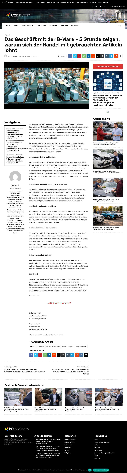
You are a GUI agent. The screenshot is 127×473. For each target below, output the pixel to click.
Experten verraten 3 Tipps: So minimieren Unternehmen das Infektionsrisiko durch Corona (70, 371)
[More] (120, 56)
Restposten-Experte (81, 346)
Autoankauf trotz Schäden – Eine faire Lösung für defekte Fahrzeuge (106, 200)
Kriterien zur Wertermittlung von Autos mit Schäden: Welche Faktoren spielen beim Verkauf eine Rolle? (48, 455)
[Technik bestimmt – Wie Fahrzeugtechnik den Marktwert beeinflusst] (48, 397)
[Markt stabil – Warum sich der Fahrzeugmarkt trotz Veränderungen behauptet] (109, 397)
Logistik (71, 346)
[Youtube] (104, 7)
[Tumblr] (107, 56)
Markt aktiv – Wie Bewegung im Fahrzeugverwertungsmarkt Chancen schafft (17, 148)
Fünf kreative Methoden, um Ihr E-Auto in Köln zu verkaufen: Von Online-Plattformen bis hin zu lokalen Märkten (48, 448)
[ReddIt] (93, 56)
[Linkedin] (88, 56)
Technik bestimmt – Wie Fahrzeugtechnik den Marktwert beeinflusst (46, 409)
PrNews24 (13, 56)
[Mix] (116, 56)
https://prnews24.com (15, 188)
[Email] (98, 56)
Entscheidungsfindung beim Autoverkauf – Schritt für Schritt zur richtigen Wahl (15, 160)
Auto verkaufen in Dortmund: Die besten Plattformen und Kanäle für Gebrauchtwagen (48, 441)
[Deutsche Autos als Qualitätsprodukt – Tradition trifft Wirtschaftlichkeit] (108, 131)
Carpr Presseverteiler (105, 93)
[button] (120, 26)
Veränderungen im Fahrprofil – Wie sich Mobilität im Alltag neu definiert (106, 228)
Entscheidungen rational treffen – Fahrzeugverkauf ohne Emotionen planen (107, 171)
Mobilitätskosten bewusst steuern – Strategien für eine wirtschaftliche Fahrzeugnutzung (16, 409)
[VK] (81, 355)
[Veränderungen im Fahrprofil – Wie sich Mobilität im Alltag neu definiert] (108, 216)
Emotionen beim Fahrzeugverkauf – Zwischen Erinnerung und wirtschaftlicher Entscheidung (14, 134)
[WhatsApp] (84, 56)
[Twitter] (100, 7)
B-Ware (32, 346)
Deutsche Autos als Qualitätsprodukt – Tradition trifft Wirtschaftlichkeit (106, 143)
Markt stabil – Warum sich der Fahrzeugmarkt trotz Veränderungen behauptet (107, 409)
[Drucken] (102, 56)
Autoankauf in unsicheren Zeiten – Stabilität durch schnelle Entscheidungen (76, 409)
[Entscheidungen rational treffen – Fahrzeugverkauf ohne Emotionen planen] (108, 159)
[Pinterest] (79, 56)
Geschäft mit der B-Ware (53, 346)
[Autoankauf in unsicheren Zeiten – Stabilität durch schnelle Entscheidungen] (78, 397)
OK (90, 470)
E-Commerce (40, 346)
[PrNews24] (6, 56)
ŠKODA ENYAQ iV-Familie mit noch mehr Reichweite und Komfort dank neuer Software (24, 370)
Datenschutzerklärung (101, 470)
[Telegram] (111, 56)
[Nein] (125, 470)
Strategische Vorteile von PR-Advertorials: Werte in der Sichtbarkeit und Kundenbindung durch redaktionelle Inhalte (107, 100)
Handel (64, 346)
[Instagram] (96, 7)
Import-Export (59, 303)
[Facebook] (92, 7)
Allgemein (7, 34)
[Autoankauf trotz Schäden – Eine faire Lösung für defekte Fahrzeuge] (108, 187)
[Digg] (86, 355)
